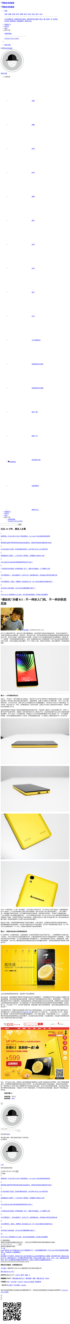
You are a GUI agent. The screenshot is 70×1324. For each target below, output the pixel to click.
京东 (13, 1098)
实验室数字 (20, 21)
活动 (5, 28)
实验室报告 (8, 33)
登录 (8, 1134)
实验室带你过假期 (32, 19)
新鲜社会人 (28, 21)
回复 (17, 1171)
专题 (5, 14)
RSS (8, 1282)
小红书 (17, 1275)
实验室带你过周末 (20, 19)
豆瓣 (26, 1275)
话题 (5, 11)
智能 (21, 14)
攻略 (9, 14)
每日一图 (42, 19)
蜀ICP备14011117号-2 (7, 1271)
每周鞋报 (13, 21)
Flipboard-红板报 (29, 1282)
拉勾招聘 (17, 1285)
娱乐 (25, 14)
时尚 (17, 14)
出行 (41, 14)
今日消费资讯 (8, 19)
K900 (24, 1012)
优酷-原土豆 (40, 1278)
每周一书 (49, 19)
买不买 (6, 26)
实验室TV (7, 24)
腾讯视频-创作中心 (18, 1278)
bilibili (47, 1278)
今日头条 (13, 1282)
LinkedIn (23, 1285)
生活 (33, 14)
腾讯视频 (28, 1278)
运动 (29, 14)
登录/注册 (7, 45)
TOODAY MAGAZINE (11, 38)
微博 (22, 1275)
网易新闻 (38, 1282)
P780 (29, 1012)
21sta (2, 1164)
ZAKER (20, 1282)
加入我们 (10, 1285)
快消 (13, 14)
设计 (37, 14)
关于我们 (4, 1268)
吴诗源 (26, 630)
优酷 (34, 1278)
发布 (18, 1130)
